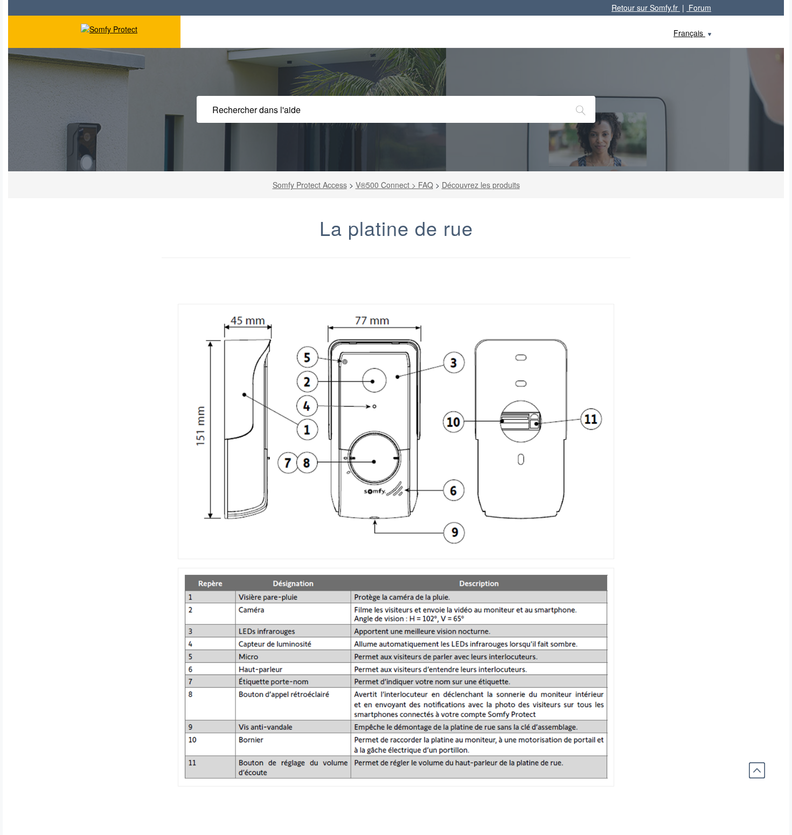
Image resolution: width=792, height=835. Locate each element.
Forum (698, 7)
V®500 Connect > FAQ (394, 184)
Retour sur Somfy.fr (646, 7)
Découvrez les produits (481, 184)
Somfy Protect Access (310, 184)
